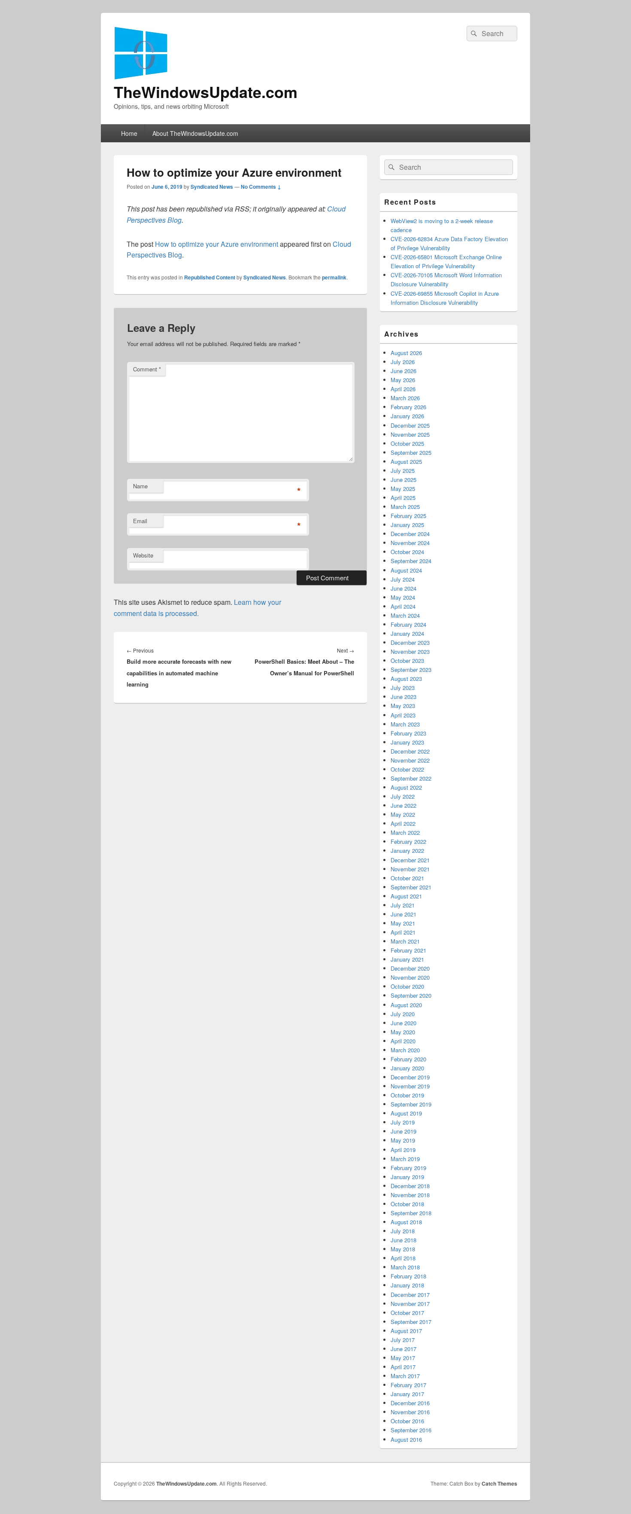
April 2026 (403, 389)
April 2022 (403, 823)
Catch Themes (499, 1483)
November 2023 (410, 651)
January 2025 (407, 525)
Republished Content (209, 277)
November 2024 (410, 543)
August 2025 (406, 461)
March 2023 (405, 724)
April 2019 (403, 1150)
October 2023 (407, 660)
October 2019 (407, 1095)
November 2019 (410, 1086)
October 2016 (407, 1421)
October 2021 (407, 878)
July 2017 (403, 1340)
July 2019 (403, 1122)
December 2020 (410, 968)
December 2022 (410, 751)
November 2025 (410, 434)
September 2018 (411, 1213)
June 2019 (403, 1131)
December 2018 (410, 1186)
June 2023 (403, 697)
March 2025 (405, 507)
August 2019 (406, 1113)
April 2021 (403, 932)
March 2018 (405, 1267)
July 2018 (403, 1231)
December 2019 (410, 1077)
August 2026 (406, 353)
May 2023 (403, 706)
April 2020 (403, 1041)
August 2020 (406, 1005)
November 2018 (410, 1195)
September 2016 (411, 1430)
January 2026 (407, 416)
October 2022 (407, 769)
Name (140, 486)
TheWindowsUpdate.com (205, 91)
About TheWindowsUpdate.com (195, 133)
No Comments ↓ (261, 186)
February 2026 (408, 407)
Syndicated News (212, 186)
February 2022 (408, 841)
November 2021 (410, 869)
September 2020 (411, 995)
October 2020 (407, 986)
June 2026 (403, 371)
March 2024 (405, 615)
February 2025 (408, 516)
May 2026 (403, 380)
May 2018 (403, 1249)
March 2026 (405, 398)
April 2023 (403, 715)
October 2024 (407, 552)
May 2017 (403, 1358)
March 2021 (405, 941)
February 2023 (408, 733)
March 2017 (405, 1376)
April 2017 (403, 1367)
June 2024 (403, 588)
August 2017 (406, 1331)
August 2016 (406, 1439)
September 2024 (411, 561)
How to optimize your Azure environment (216, 244)
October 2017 (407, 1313)
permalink (334, 277)
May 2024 (403, 597)
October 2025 (407, 443)
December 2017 (410, 1294)
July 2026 (403, 362)
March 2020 (405, 1050)
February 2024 (408, 624)
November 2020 (410, 977)
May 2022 (403, 814)
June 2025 (403, 479)
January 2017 (407, 1394)
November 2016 (410, 1412)
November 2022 (410, 760)
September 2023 (411, 669)
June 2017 (403, 1349)
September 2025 (411, 452)
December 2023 (410, 642)
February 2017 (408, 1385)
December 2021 (410, 860)
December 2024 (410, 534)
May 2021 (403, 923)
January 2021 (407, 959)
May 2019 (403, 1140)
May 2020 (403, 1032)
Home (129, 133)
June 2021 (403, 914)
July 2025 (403, 470)
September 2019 (411, 1104)
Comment (147, 369)
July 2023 (403, 687)
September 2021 (411, 887)
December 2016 (410, 1403)
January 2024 (407, 633)
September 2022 (411, 778)
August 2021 (406, 896)
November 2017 (410, 1303)
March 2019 (405, 1159)
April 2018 (403, 1258)
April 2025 (403, 497)
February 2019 (408, 1168)
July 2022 (403, 796)
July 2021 (403, 905)
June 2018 (403, 1240)
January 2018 (407, 1285)
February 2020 (408, 1059)
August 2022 (406, 787)
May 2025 (403, 488)
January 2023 (407, 742)
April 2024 (403, 606)
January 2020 (407, 1068)
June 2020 (403, 1023)
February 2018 (408, 1276)
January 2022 (407, 850)
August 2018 (406, 1222)
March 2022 (405, 832)
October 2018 (407, 1204)
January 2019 (407, 1177)
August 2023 (406, 678)
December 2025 (410, 425)
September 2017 (411, 1322)
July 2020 (403, 1014)
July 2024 (403, 579)
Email (140, 521)
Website (143, 555)
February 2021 (408, 950)
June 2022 (403, 805)
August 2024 (406, 570)
